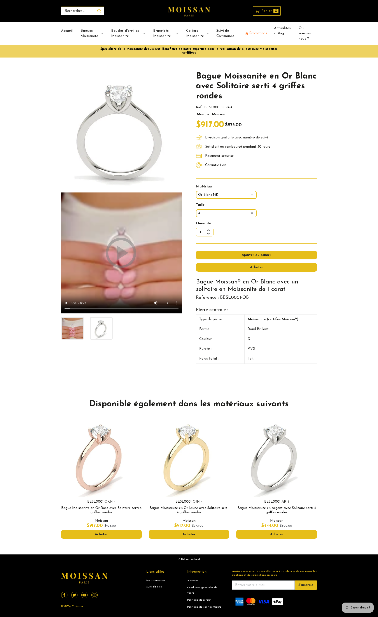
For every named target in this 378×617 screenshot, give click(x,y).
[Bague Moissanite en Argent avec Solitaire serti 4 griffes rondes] (276, 456)
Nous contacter (155, 580)
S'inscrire (305, 585)
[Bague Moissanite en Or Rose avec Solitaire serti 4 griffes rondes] (101, 456)
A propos (192, 580)
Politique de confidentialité (204, 607)
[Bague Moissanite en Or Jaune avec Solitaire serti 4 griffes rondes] (189, 456)
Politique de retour (199, 600)
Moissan (77, 606)
